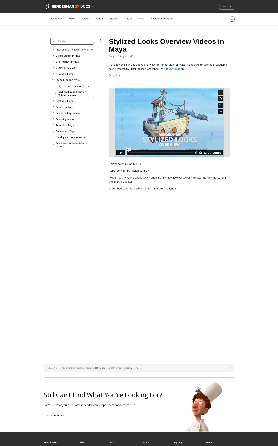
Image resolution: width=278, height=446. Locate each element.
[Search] (232, 19)
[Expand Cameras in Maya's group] (53, 107)
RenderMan (56, 18)
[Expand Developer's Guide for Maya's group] (53, 137)
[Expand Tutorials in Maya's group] (53, 125)
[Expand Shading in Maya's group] (53, 73)
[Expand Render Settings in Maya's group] (53, 113)
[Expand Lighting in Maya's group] (53, 101)
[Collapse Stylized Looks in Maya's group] (53, 80)
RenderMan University (161, 18)
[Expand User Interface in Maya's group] (53, 61)
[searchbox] (72, 41)
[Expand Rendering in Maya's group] (53, 119)
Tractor (128, 18)
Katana (85, 18)
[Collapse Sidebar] (100, 194)
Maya (72, 18)
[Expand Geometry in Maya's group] (53, 67)
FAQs (141, 18)
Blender (114, 18)
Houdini (99, 18)
